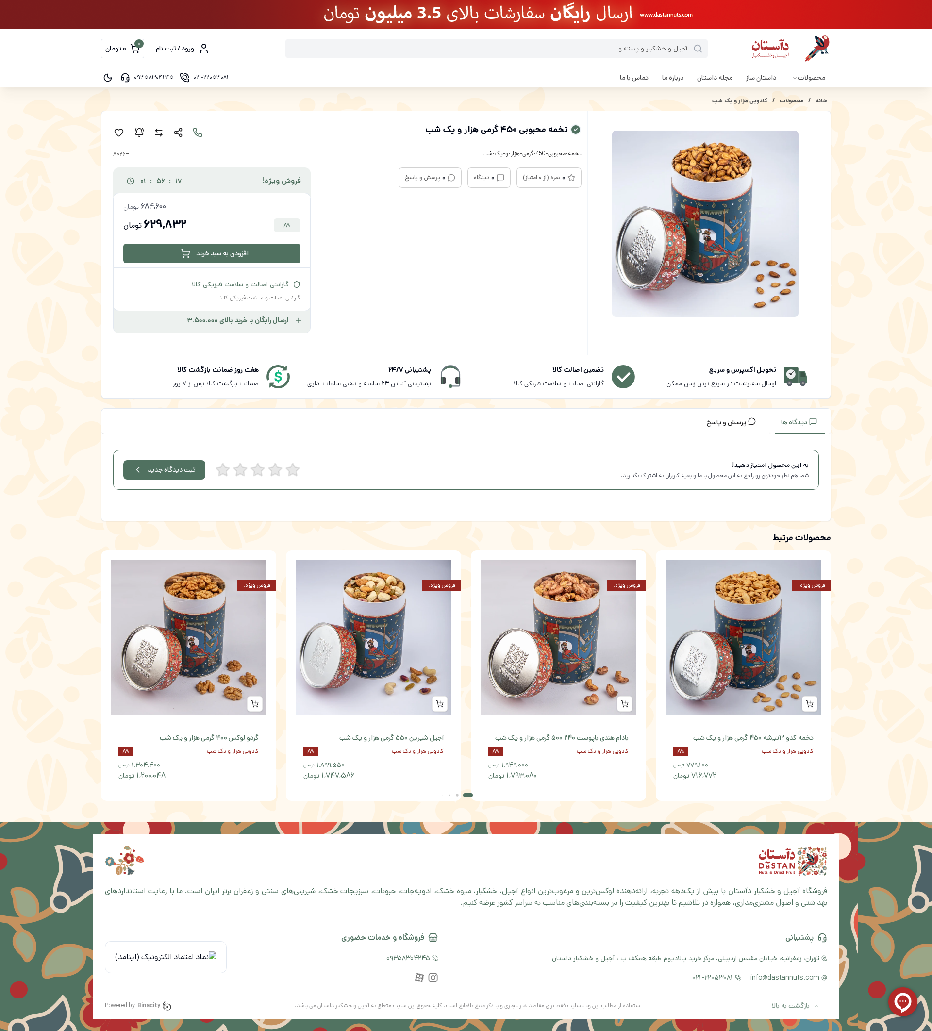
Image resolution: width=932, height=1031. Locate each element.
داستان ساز (761, 78)
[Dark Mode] (108, 78)
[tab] (800, 421)
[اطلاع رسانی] (139, 132)
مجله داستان (714, 78)
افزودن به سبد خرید (222, 253)
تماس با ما (634, 78)
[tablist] (466, 421)
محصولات (811, 78)
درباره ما (672, 78)
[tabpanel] (466, 479)
